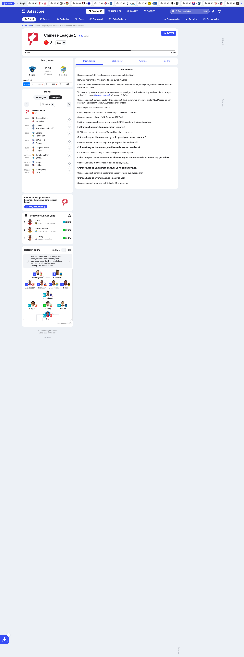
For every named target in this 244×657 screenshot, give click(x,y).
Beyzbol (47, 19)
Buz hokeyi (98, 19)
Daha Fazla (116, 19)
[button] (69, 250)
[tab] (89, 61)
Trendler (9, 3)
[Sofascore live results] (33, 11)
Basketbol (64, 19)
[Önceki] (18, 3)
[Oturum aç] (219, 11)
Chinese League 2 (102, 95)
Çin (30, 26)
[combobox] (60, 42)
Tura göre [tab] (55, 97)
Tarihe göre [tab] (41, 97)
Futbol (31, 19)
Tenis (81, 19)
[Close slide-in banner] (8, 635)
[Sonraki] (241, 3)
